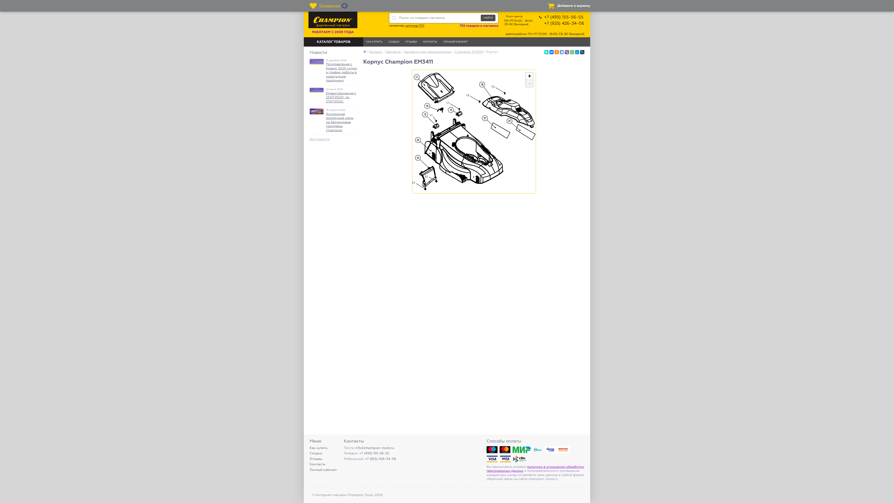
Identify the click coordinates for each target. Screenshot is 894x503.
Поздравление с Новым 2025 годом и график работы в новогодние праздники (341, 72)
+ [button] (529, 76)
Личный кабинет (455, 42)
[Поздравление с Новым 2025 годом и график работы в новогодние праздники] (317, 62)
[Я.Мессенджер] (546, 52)
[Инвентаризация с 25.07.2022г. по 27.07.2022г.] (317, 90)
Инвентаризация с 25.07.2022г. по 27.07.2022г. (341, 97)
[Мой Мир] (577, 52)
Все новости (320, 139)
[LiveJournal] (582, 52)
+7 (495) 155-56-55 (563, 17)
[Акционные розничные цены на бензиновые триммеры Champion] (317, 111)
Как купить (374, 42)
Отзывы (411, 42)
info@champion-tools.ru (374, 448)
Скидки (393, 42)
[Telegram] (562, 52)
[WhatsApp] (572, 52)
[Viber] (567, 52)
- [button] (529, 83)
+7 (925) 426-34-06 (564, 23)
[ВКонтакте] (551, 52)
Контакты (430, 42)
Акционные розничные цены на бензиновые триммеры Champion (339, 122)
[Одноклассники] (557, 52)
